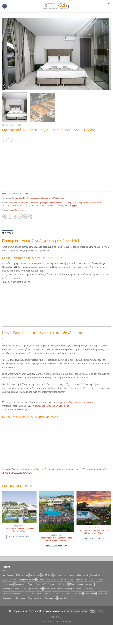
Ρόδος (19, 125)
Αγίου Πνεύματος (9, 579)
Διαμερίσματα (81, 579)
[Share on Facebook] (10, 216)
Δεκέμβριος (69, 579)
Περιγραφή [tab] (7, 233)
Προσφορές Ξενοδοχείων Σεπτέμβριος (62, 205)
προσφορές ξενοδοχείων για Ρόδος (51, 405)
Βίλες (60, 579)
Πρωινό (47, 593)
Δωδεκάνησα (17, 198)
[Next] (105, 54)
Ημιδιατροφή (8, 584)
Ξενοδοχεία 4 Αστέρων (53, 589)
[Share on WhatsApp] (4, 216)
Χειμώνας (38, 598)
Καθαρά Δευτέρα (49, 584)
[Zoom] (6, 87)
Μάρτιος (80, 584)
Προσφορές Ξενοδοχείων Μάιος (34, 205)
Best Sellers (47, 575)
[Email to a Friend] (20, 216)
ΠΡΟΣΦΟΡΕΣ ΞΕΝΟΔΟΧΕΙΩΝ (18, 472)
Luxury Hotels (75, 575)
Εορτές (99, 579)
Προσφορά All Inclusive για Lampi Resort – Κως (19, 530)
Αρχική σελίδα (8, 125)
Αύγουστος (51, 579)
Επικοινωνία (56, 617)
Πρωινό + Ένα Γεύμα (61, 593)
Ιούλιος (29, 584)
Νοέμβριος (90, 584)
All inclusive (35, 575)
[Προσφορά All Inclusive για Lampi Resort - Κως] (19, 507)
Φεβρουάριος (8, 598)
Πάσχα (39, 593)
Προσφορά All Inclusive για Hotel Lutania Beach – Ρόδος (56, 539)
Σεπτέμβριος (102, 593)
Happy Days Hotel (16, 210)
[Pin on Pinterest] (25, 216)
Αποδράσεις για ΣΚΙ (27, 579)
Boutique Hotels (60, 575)
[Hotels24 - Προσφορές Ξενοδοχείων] (56, 6)
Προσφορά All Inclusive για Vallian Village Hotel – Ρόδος (93, 531)
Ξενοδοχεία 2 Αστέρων (12, 589)
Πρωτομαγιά (77, 593)
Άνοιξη (86, 575)
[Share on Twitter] (15, 216)
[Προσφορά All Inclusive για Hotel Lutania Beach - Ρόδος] (56, 511)
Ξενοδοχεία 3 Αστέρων (33, 589)
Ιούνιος (37, 584)
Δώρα (91, 579)
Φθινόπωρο (20, 598)
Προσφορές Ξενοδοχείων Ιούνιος (78, 202)
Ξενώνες (89, 589)
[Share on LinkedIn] (30, 216)
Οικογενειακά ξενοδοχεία (13, 593)
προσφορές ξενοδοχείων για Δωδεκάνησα (73, 402)
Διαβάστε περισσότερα (19, 537)
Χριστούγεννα (50, 598)
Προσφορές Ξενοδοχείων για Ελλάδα (43, 198)
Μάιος (71, 584)
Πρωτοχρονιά (89, 593)
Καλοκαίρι (63, 584)
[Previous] (7, 54)
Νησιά (25, 198)
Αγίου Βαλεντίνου (98, 575)
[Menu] (4, 6)
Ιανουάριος (19, 584)
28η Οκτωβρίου (22, 575)
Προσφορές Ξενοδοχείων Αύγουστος (23, 202)
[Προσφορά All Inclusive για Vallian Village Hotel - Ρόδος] (93, 508)
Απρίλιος (40, 579)
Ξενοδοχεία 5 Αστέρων (74, 589)
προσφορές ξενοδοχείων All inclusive (38, 469)
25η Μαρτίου (8, 575)
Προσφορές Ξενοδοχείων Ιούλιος (52, 202)
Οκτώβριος (29, 593)
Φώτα (29, 598)
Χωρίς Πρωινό (63, 598)
